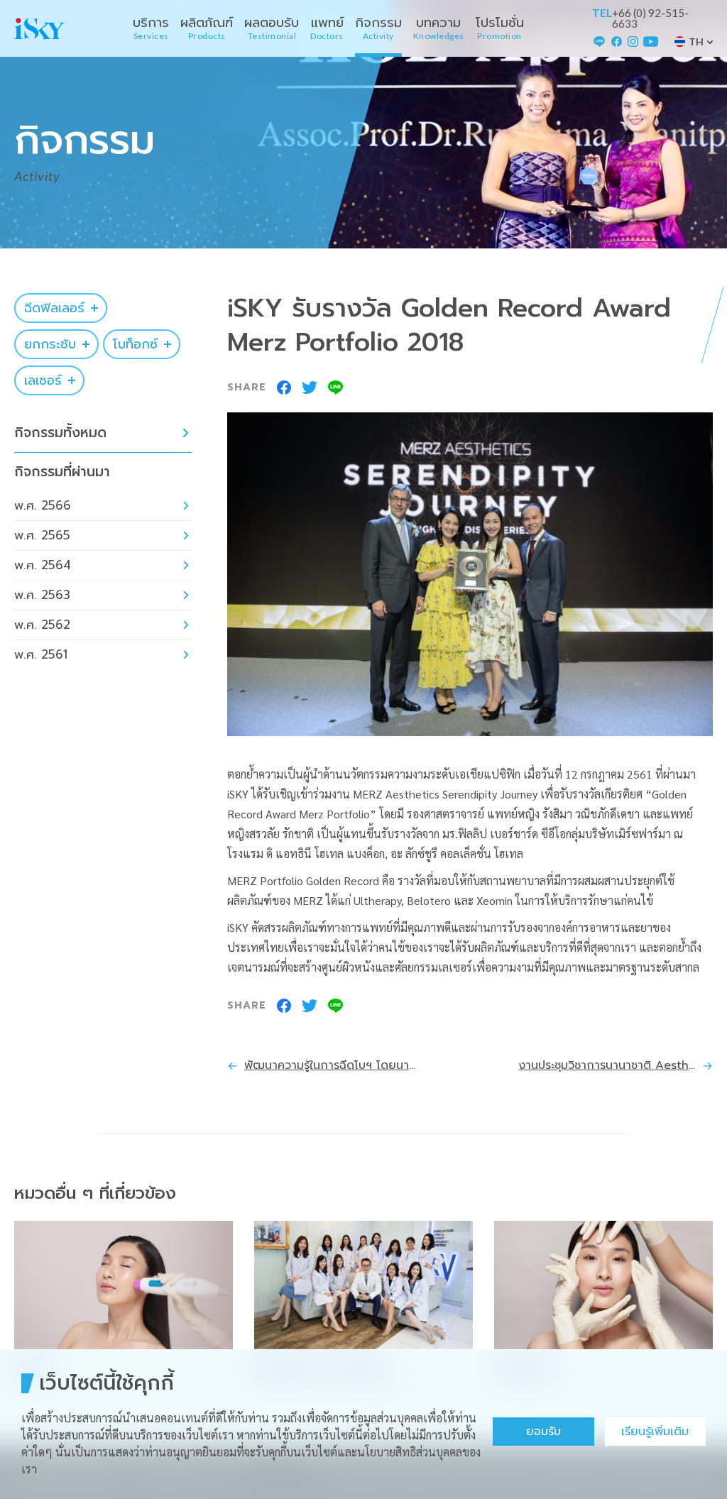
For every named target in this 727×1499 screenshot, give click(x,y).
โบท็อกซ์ (135, 344)
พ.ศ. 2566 (42, 505)
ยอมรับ (543, 1431)
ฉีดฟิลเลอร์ (54, 308)
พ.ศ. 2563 (42, 595)
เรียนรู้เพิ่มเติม (655, 1431)
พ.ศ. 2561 (40, 654)
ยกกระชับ (50, 344)
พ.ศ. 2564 (42, 565)
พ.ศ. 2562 (42, 624)
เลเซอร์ (43, 380)
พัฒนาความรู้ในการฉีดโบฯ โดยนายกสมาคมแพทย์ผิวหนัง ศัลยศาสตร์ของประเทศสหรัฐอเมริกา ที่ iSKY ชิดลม (333, 1065)
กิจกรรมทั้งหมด (60, 432)
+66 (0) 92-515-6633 (650, 18)
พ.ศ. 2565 (42, 535)
